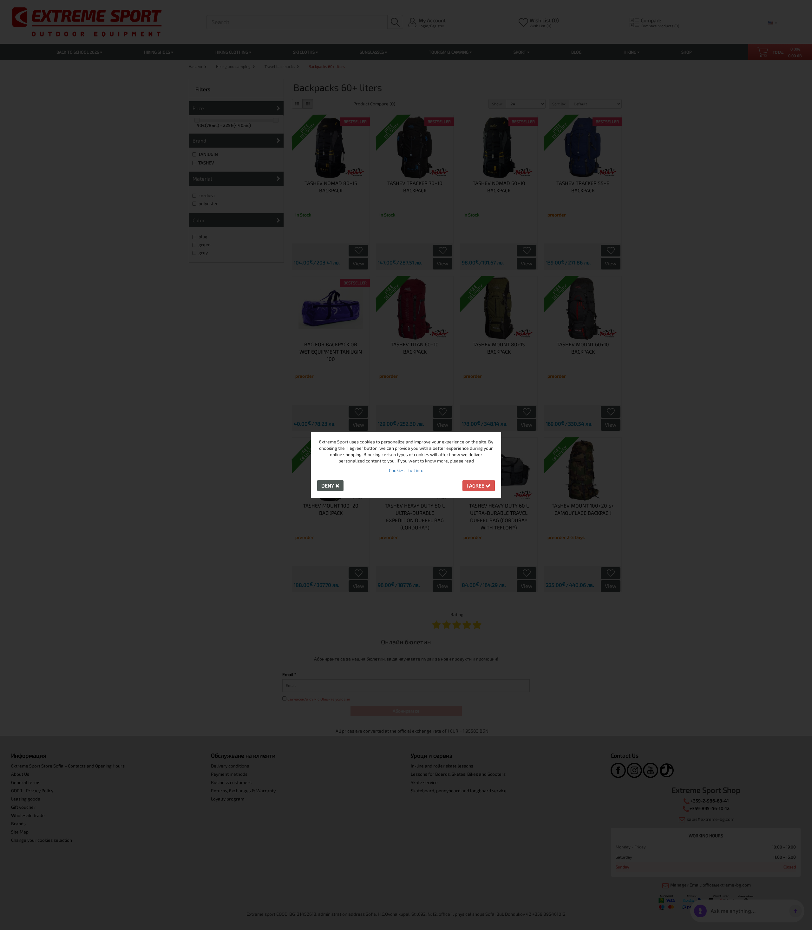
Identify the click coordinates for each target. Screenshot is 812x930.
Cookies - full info (406, 470)
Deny (328, 485)
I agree (476, 485)
